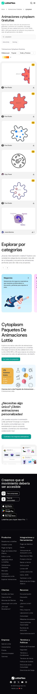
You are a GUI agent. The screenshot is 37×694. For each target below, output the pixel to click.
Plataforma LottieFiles (9, 541)
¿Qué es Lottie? (25, 603)
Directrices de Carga (27, 670)
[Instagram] (15, 682)
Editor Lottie (6, 556)
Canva (22, 547)
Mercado (5, 571)
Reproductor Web (26, 556)
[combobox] (15, 53)
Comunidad (24, 616)
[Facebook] (11, 682)
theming (15, 42)
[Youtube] (22, 682)
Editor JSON (24, 575)
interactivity (6, 42)
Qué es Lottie (6, 644)
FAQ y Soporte (25, 610)
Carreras (5, 656)
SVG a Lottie (24, 565)
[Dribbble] (26, 682)
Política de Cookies (26, 662)
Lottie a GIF (24, 569)
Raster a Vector (25, 562)
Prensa (4, 650)
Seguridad (23, 650)
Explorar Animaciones (9, 579)
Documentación (25, 594)
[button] (18, 37)
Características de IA (27, 633)
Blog (21, 600)
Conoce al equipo (8, 653)
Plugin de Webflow (26, 544)
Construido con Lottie (9, 603)
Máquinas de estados (27, 619)
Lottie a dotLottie (26, 572)
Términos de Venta (26, 658)
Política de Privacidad (27, 647)
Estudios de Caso (8, 594)
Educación (23, 597)
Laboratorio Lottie (26, 613)
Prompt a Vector (26, 559)
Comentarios (6, 647)
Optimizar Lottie (25, 578)
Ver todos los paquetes (11, 359)
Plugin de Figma (7, 548)
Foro (21, 607)
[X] (18, 682)
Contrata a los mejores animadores (16, 437)
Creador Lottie (7, 545)
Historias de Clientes (9, 600)
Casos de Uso (6, 597)
